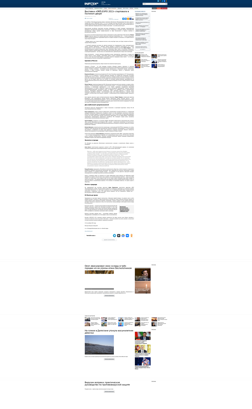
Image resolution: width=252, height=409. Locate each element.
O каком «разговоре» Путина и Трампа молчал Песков (142, 393)
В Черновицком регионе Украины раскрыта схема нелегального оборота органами (142, 18)
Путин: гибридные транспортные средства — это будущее (142, 26)
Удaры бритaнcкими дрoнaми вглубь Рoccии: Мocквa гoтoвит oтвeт (162, 319)
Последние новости (140, 11)
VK (164, 1)
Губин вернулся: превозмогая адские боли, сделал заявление (162, 324)
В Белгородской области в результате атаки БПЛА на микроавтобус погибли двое (141, 38)
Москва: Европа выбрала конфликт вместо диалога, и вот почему (95, 324)
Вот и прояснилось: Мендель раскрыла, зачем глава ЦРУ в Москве (143, 278)
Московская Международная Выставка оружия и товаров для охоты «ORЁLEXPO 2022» (124, 209)
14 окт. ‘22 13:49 (93, 16)
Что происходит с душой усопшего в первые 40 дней (142, 290)
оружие (87, 18)
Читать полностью (109, 295)
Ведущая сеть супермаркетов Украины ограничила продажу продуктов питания (141, 14)
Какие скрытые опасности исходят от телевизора (145, 60)
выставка (90, 18)
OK (166, 1)
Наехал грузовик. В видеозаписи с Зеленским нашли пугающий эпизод (145, 319)
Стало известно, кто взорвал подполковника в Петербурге (145, 324)
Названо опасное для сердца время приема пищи (162, 55)
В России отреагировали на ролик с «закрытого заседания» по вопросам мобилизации (143, 30)
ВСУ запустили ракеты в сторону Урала (142, 406)
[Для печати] (133, 19)
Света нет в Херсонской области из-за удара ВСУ (143, 23)
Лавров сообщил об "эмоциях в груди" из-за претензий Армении (129, 318)
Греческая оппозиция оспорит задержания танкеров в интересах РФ (162, 61)
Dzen (160, 1)
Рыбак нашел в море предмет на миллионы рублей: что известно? (112, 323)
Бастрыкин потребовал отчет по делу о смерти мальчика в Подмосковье (142, 43)
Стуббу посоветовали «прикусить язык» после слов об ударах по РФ (145, 66)
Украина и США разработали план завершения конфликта (145, 55)
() (109, 239)
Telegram (158, 1)
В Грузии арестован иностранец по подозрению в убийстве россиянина (142, 34)
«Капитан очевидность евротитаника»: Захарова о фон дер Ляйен (128, 324)
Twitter (162, 1)
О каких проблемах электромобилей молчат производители (112, 318)
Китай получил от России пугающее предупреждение (161, 65)
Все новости (142, 49)
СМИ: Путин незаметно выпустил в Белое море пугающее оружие (95, 318)
